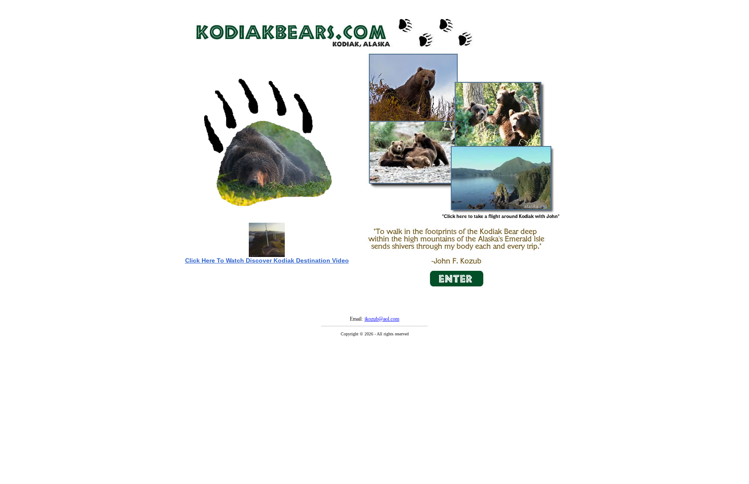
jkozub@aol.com (382, 319)
